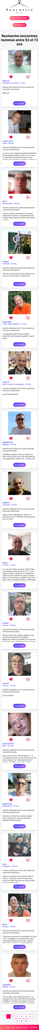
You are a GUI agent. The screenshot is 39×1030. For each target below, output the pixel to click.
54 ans (14, 505)
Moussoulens (8, 203)
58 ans (13, 625)
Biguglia (6, 444)
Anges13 (6, 503)
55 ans (16, 806)
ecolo (5, 864)
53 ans (13, 444)
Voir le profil (19, 103)
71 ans (23, 324)
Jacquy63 (7, 985)
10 (26, 1021)
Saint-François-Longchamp (13, 384)
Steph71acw (7, 804)
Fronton (6, 565)
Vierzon (6, 685)
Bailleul (5, 987)
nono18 (6, 683)
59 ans (11, 143)
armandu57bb (8, 744)
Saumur (6, 625)
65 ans (14, 866)
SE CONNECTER (19, 25)
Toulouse (6, 505)
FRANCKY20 (8, 442)
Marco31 (6, 81)
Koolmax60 (7, 322)
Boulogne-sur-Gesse (11, 83)
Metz (5, 746)
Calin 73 (6, 382)
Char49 (6, 623)
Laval (5, 143)
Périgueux (6, 866)
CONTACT (33, 1027)
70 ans (13, 565)
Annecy (5, 926)
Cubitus (6, 262)
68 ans (17, 203)
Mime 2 (5, 563)
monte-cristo (8, 141)
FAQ (7, 1027)
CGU (13, 1027)
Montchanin (7, 806)
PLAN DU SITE (22, 1027)
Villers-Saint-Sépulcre (11, 324)
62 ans (11, 746)
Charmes (6, 264)
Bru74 (5, 924)
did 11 (5, 201)
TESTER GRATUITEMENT (19, 18)
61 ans (22, 83)
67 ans (28, 384)
